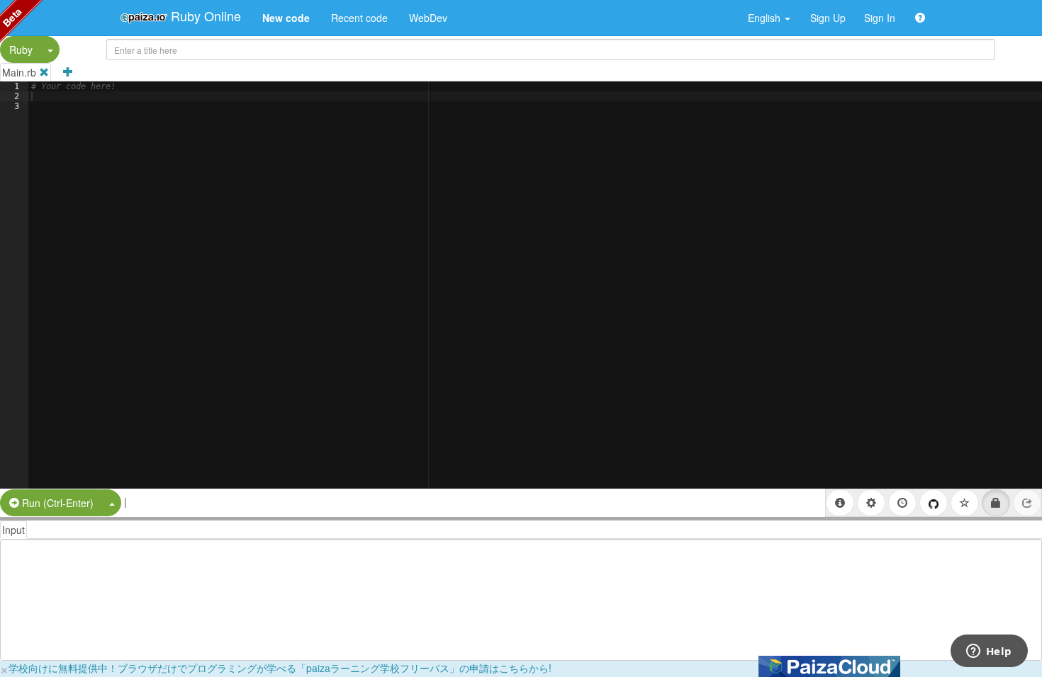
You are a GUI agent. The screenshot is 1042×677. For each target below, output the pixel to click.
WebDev (428, 18)
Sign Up (828, 18)
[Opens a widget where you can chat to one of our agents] (989, 652)
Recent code (359, 18)
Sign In (879, 18)
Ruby (21, 49)
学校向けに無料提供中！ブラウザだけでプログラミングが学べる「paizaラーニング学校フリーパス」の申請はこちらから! (280, 668)
